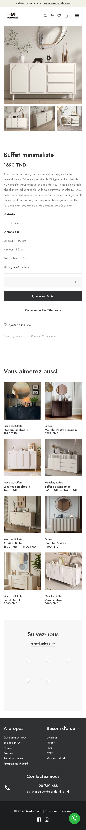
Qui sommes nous (15, 737)
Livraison (52, 737)
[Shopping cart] (64, 15)
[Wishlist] (57, 15)
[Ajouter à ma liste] (36, 393)
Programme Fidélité (16, 763)
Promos (8, 753)
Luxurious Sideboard (17, 488)
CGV (50, 753)
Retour (51, 742)
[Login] (50, 15)
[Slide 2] (42, 118)
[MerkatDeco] (12, 16)
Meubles (20, 336)
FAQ (49, 748)
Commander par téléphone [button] (43, 310)
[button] (77, 15)
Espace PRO (12, 742)
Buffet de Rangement (62, 488)
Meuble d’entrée (55, 544)
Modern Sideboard (16, 431)
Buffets (25, 267)
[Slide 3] (69, 118)
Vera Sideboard (55, 601)
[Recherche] (43, 15)
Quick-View (36, 387)
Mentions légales (57, 758)
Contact (8, 748)
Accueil (8, 336)
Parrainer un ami (14, 758)
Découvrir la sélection (57, 3)
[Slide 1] (16, 118)
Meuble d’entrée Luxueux (61, 431)
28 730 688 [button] (48, 785)
